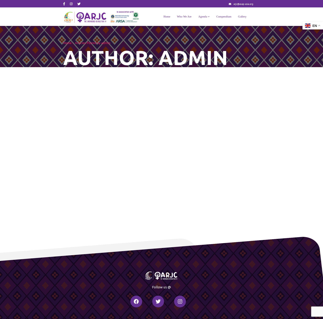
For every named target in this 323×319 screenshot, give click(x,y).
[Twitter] (158, 301)
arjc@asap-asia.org (243, 4)
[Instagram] (180, 301)
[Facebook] (136, 301)
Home (67, 43)
